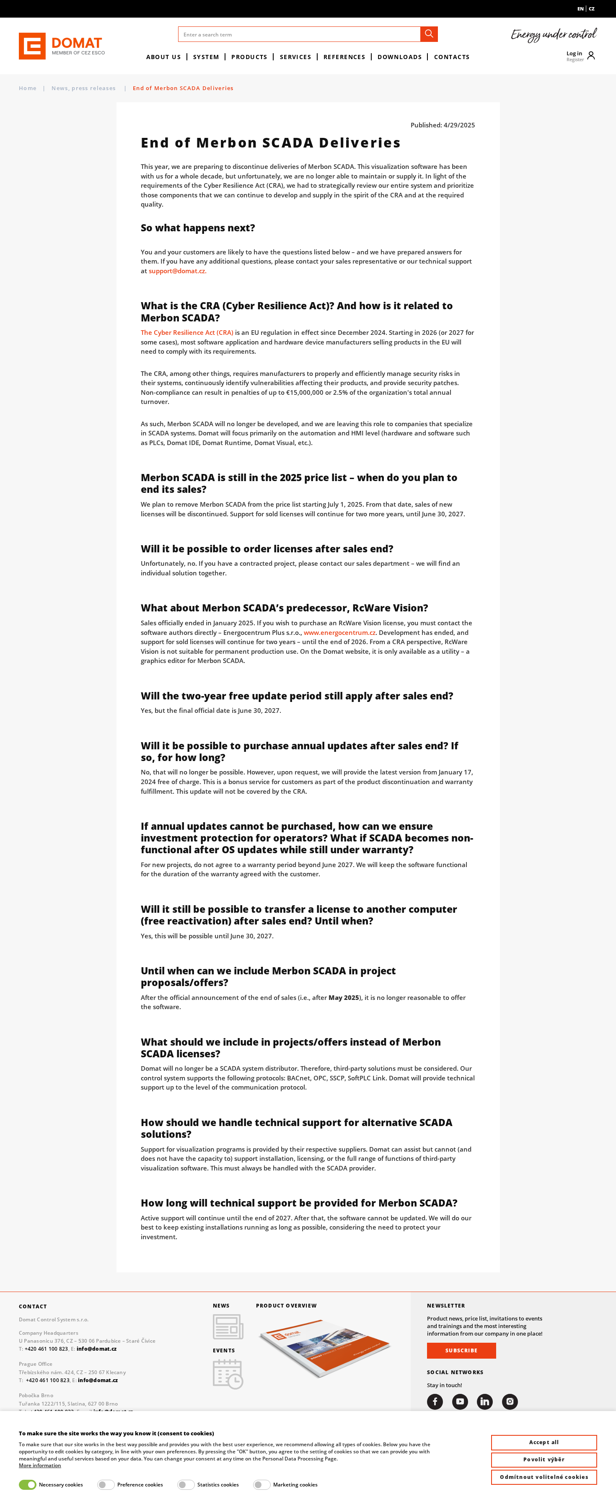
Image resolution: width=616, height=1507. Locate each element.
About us (163, 57)
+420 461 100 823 (46, 1348)
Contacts (452, 57)
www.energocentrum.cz (339, 632)
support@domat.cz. (178, 271)
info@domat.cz (98, 1380)
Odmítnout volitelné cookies (544, 1477)
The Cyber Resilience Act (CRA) (187, 332)
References (344, 57)
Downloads (400, 57)
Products (249, 57)
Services (296, 57)
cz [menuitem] (592, 8)
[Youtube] (460, 1402)
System (206, 57)
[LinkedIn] (485, 1402)
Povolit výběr (544, 1459)
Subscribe (461, 1350)
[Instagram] (510, 1402)
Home (27, 88)
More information (40, 1465)
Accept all (544, 1442)
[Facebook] (435, 1402)
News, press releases (84, 88)
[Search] (429, 34)
